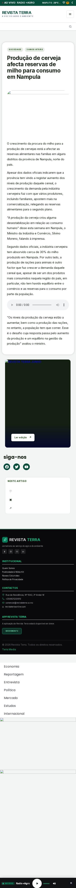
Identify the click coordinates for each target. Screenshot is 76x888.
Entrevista (11, 682)
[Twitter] (16, 466)
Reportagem (14, 674)
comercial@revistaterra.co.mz (19, 603)
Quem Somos (8, 568)
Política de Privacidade (12, 579)
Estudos (10, 706)
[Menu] (70, 14)
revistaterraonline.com (15, 606)
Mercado (11, 698)
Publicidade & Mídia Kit (13, 572)
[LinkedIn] (23, 551)
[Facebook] (7, 466)
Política (9, 690)
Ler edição (22, 437)
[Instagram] (10, 551)
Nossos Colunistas (10, 575)
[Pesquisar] (70, 26)
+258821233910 (13, 599)
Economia (11, 666)
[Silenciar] (54, 883)
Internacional (14, 713)
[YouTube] (17, 551)
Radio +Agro (19, 2)
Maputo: (51, 3)
